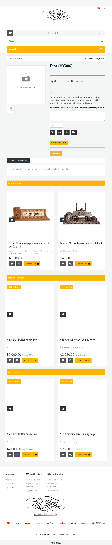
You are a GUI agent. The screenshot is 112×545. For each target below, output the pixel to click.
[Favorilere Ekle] (52, 132)
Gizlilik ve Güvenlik (54, 480)
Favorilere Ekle (12, 263)
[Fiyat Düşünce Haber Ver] (67, 132)
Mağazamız (9, 487)
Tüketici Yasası (53, 490)
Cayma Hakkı (31, 490)
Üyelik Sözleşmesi (33, 480)
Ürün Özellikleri (18, 160)
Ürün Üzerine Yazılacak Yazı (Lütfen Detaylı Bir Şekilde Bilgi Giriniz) (77, 107)
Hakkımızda (9, 483)
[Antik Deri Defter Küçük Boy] (29, 309)
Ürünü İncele (19, 263)
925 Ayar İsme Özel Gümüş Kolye (78, 339)
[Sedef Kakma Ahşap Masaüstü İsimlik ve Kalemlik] (30, 213)
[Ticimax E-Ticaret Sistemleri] (56, 543)
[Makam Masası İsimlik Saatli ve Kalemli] (81, 213)
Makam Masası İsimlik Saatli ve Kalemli (81, 243)
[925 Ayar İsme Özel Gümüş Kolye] (82, 309)
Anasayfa (8, 480)
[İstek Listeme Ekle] (59, 132)
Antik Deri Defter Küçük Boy (22, 339)
